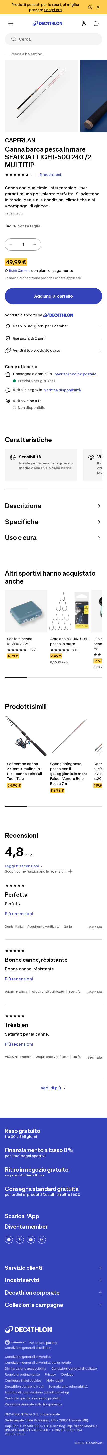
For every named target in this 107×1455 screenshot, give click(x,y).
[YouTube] (31, 1240)
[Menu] (11, 23)
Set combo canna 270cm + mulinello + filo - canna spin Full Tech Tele (25, 771)
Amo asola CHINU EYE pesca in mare (69, 641)
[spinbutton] (23, 244)
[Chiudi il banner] (98, 7)
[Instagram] (42, 1240)
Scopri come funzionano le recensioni (35, 871)
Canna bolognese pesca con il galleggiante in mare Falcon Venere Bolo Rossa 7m (69, 774)
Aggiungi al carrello (53, 296)
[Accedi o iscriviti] (84, 23)
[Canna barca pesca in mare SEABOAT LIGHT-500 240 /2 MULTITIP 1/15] (41, 96)
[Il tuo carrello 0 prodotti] (96, 23)
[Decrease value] (11, 244)
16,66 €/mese (19, 271)
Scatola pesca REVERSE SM (20, 641)
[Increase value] (35, 244)
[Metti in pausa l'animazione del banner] (90, 7)
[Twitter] (20, 1240)
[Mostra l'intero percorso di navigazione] (7, 54)
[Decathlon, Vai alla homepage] (47, 23)
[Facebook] (9, 1240)
